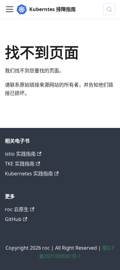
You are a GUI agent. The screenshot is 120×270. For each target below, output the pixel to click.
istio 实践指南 (20, 153)
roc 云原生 (17, 209)
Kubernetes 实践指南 (29, 173)
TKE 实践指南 (19, 163)
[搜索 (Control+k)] (109, 9)
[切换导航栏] (9, 9)
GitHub (13, 219)
